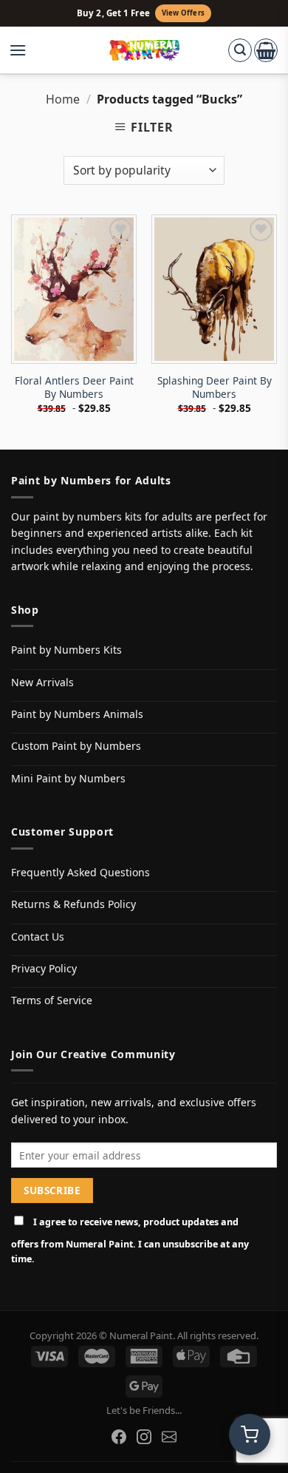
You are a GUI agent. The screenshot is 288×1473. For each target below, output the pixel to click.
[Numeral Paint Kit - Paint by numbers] (144, 50)
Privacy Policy (44, 968)
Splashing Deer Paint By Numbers (214, 387)
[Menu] (25, 50)
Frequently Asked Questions (80, 872)
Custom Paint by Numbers (76, 746)
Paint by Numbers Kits (66, 650)
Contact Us (37, 936)
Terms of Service (51, 1000)
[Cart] (266, 50)
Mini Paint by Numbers (68, 778)
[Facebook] (119, 1437)
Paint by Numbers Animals (77, 714)
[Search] (240, 50)
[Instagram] (144, 1437)
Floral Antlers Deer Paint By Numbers (74, 387)
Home (63, 99)
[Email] (169, 1437)
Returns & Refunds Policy (73, 904)
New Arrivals (42, 682)
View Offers (183, 13)
